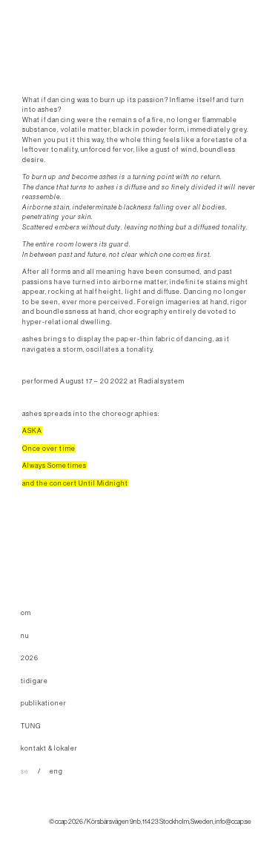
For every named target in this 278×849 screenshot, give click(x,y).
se (25, 771)
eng (56, 771)
